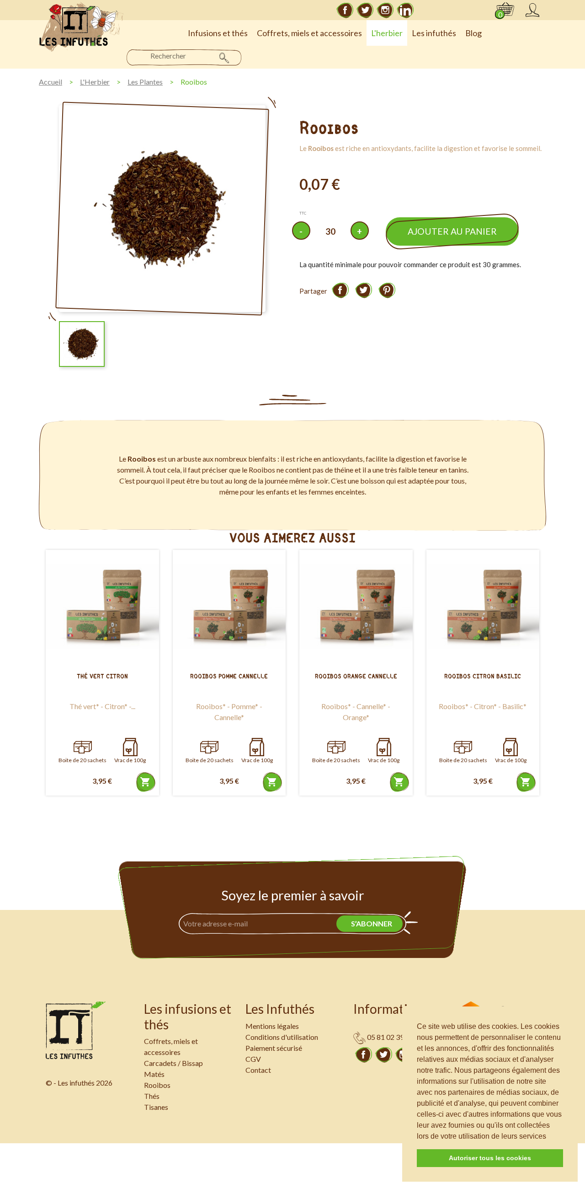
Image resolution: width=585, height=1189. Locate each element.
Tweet (363, 290)
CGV (253, 1058)
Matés (154, 1074)
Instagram (385, 10)
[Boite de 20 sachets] (83, 747)
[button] (549, 1136)
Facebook (345, 10)
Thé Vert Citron (102, 676)
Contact (258, 1069)
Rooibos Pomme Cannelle (229, 676)
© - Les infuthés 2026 (79, 1082)
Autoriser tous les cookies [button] (490, 1158)
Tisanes (156, 1107)
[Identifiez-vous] (532, 10)
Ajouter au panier (452, 231)
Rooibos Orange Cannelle (356, 676)
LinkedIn (405, 10)
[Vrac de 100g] (130, 747)
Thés (152, 1096)
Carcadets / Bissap (173, 1063)
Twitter (365, 10)
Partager (340, 290)
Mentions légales (272, 1026)
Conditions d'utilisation (281, 1037)
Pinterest (387, 290)
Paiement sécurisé (273, 1048)
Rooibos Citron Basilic (482, 676)
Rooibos (157, 1085)
